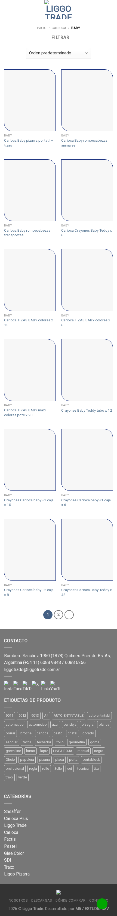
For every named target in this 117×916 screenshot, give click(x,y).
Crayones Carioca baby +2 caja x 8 (29, 592)
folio (60, 742)
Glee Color (14, 853)
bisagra (88, 724)
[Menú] (7, 9)
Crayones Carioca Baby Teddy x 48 (86, 592)
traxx (9, 777)
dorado (88, 733)
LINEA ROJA (62, 751)
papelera (27, 759)
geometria (77, 742)
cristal (72, 733)
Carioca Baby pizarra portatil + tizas (28, 142)
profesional (15, 768)
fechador (44, 742)
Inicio (42, 28)
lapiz (44, 751)
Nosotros (18, 900)
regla (33, 768)
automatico (15, 724)
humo (30, 751)
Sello (58, 768)
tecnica (83, 768)
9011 (9, 715)
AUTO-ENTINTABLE (69, 715)
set (69, 768)
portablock (91, 759)
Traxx (9, 867)
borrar (10, 733)
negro (98, 751)
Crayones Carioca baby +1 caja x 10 (29, 502)
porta (73, 759)
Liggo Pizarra (17, 874)
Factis (10, 839)
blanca (104, 724)
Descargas (41, 900)
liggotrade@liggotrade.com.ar (32, 669)
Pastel (10, 846)
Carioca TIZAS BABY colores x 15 (28, 322)
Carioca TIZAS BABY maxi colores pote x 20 (25, 412)
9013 (35, 715)
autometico (38, 724)
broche (26, 733)
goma (94, 742)
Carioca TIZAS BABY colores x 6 (85, 322)
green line (13, 751)
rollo (45, 768)
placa (59, 759)
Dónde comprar (71, 900)
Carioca (59, 28)
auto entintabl (99, 715)
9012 (22, 715)
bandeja (70, 724)
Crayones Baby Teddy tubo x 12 (86, 410)
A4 (46, 715)
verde (22, 777)
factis (27, 742)
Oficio (10, 759)
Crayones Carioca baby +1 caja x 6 (86, 502)
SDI (7, 860)
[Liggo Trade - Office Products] (58, 9)
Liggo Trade (15, 825)
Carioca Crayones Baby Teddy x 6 (86, 232)
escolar (11, 742)
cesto (58, 733)
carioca (42, 733)
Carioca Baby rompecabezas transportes (27, 232)
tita (96, 768)
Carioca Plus (16, 818)
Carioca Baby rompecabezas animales (84, 142)
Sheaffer (12, 811)
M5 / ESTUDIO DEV (92, 908)
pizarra (44, 759)
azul (55, 724)
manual (83, 751)
